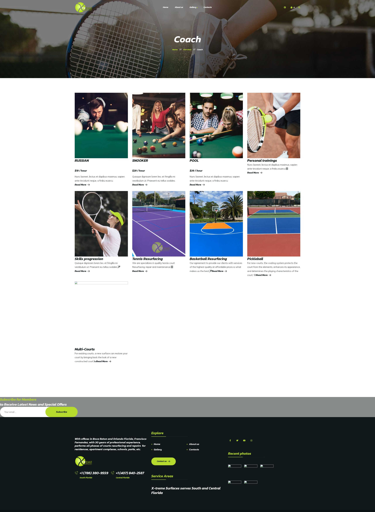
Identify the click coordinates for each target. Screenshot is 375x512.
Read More (80, 184)
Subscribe (61, 412)
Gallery (158, 449)
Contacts (194, 449)
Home (157, 444)
